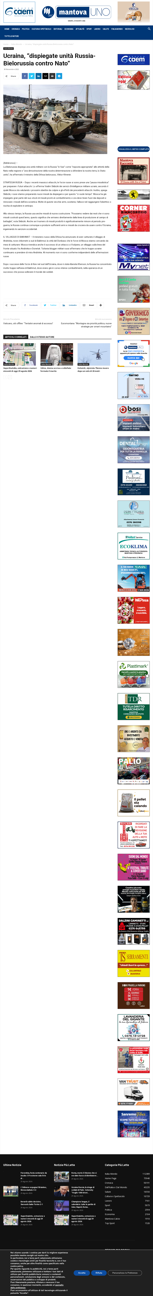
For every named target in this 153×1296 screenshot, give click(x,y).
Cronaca (16, 29)
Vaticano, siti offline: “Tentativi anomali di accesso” (28, 323)
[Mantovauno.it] (76, 12)
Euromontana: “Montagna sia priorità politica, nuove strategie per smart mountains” (86, 325)
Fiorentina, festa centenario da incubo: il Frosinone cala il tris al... (34, 1175)
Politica (25, 29)
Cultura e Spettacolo (41, 29)
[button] (148, 29)
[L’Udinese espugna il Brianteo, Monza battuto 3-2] (10, 1191)
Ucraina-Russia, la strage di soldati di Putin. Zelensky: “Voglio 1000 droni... (82, 1190)
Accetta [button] (81, 1272)
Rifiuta (99, 1272)
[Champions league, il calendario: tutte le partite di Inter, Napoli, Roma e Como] (61, 1205)
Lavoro (97, 29)
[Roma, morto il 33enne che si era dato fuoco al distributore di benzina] (61, 1177)
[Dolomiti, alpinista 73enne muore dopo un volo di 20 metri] (95, 354)
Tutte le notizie (11, 36)
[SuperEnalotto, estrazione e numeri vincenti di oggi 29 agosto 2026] (20, 354)
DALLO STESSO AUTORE (42, 337)
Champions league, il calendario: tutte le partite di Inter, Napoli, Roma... (83, 1204)
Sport (89, 29)
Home (6, 29)
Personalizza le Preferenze (124, 1272)
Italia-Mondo (117, 29)
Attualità (80, 29)
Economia (69, 29)
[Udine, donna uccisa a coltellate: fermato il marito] (57, 354)
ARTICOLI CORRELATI (15, 337)
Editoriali (58, 29)
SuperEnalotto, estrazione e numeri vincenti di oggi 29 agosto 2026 (33, 1219)
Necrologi (129, 29)
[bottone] (134, 149)
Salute (106, 29)
